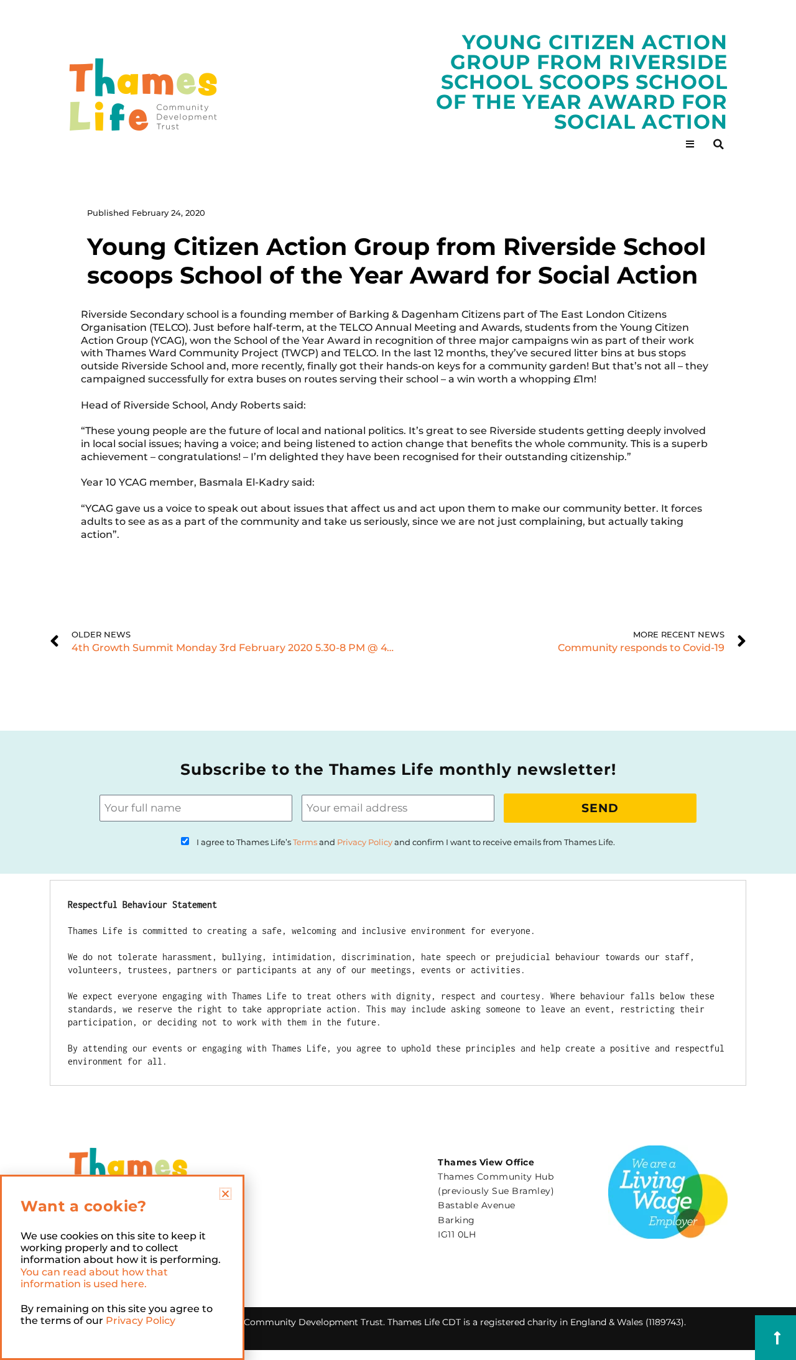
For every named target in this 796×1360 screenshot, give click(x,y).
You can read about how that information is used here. (94, 1278)
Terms (305, 842)
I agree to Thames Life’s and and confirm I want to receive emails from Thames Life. (406, 842)
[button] (718, 144)
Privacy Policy (364, 842)
